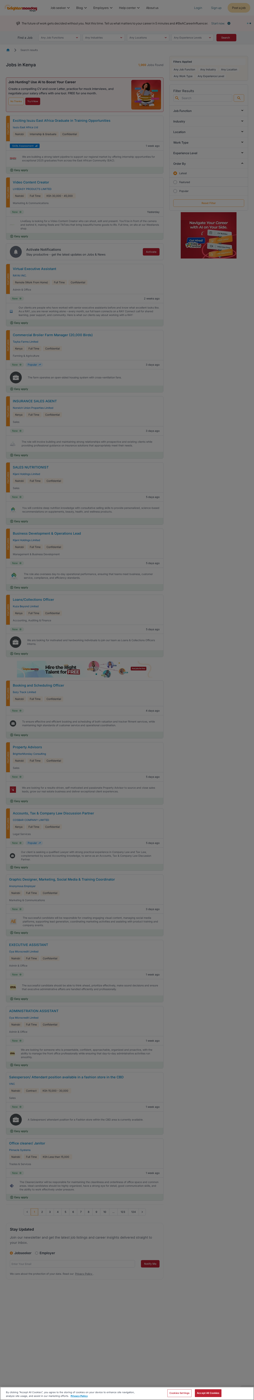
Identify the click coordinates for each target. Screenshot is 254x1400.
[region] (127, 1393)
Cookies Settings (179, 1392)
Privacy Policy (79, 1395)
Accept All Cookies (208, 1392)
